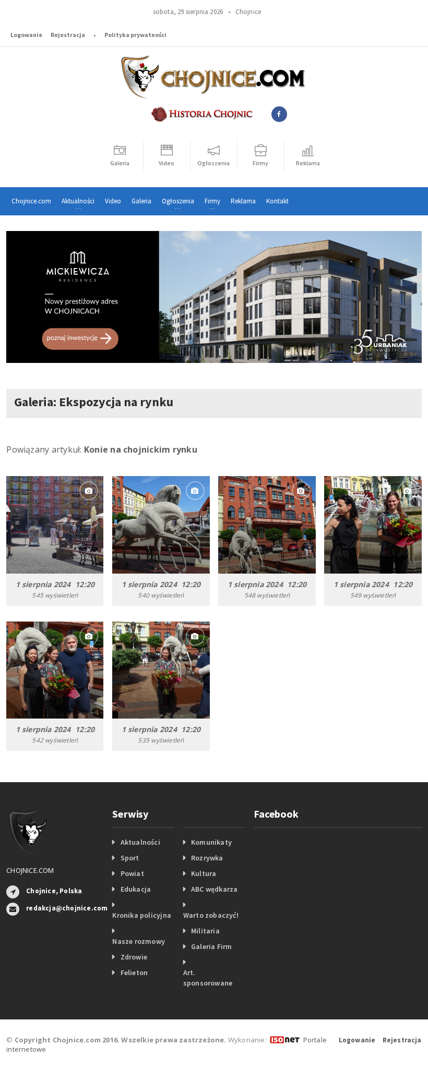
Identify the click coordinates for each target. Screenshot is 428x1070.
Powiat (132, 873)
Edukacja (136, 889)
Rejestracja (68, 35)
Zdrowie (134, 957)
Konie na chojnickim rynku (140, 449)
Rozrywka (207, 857)
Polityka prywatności (135, 35)
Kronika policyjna (141, 915)
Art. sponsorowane (208, 978)
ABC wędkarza (214, 889)
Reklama (243, 201)
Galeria (141, 201)
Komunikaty (211, 842)
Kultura (203, 873)
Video (113, 201)
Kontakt (277, 201)
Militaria (205, 930)
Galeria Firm (211, 946)
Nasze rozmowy (138, 941)
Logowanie (26, 35)
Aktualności (140, 842)
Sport (130, 857)
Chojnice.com (31, 201)
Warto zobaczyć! (211, 915)
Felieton (134, 972)
